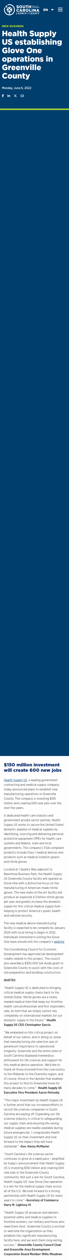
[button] (60, 10)
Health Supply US (15, 780)
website (59, 942)
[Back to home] (22, 9)
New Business (13, 26)
